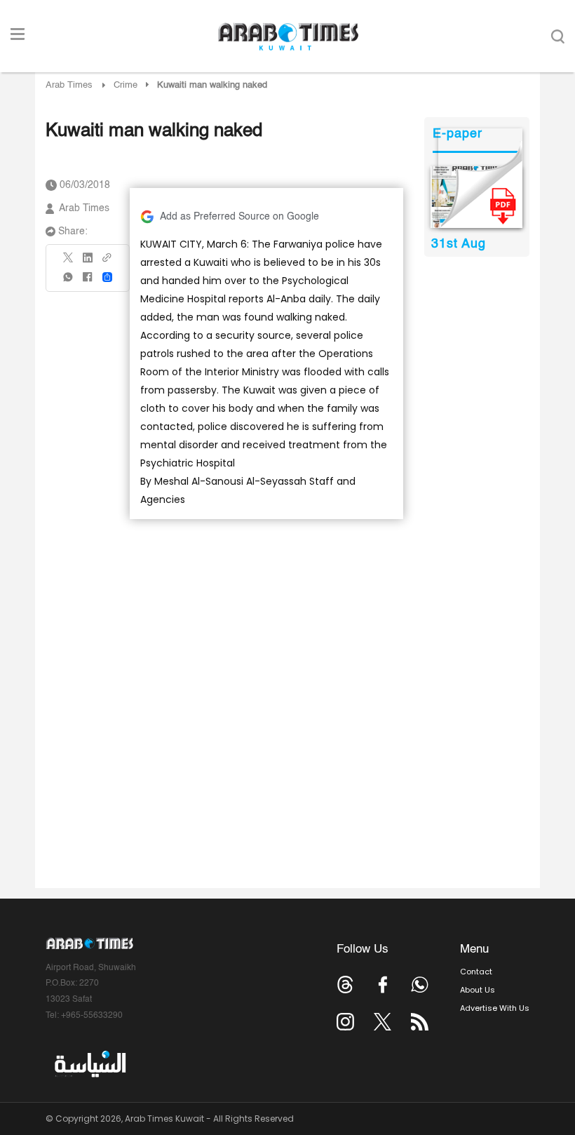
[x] (382, 1021)
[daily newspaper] (476, 197)
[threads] (345, 984)
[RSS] (419, 1021)
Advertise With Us (494, 1008)
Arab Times (69, 85)
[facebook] (87, 281)
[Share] (107, 277)
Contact (476, 971)
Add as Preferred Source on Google (239, 217)
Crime (125, 85)
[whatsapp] (69, 281)
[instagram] (345, 1021)
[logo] (288, 36)
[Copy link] (107, 262)
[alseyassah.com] (89, 1064)
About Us (477, 989)
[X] (69, 262)
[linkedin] (87, 262)
